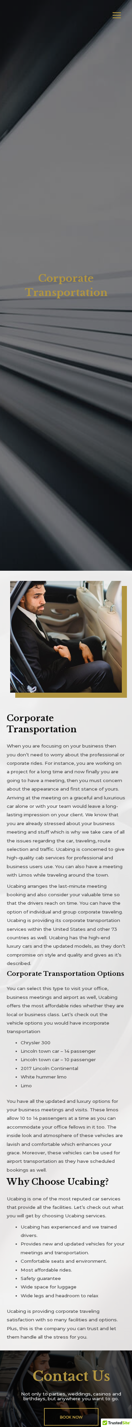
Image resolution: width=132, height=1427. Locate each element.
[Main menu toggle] (117, 15)
